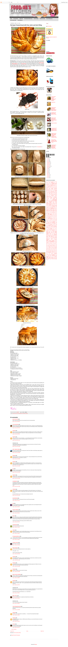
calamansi (52, 194)
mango (47, 225)
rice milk (53, 243)
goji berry (49, 216)
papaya (52, 234)
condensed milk (55, 203)
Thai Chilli (47, 255)
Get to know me (15, 18)
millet (56, 227)
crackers (47, 205)
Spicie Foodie (41, 62)
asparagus (47, 184)
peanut (56, 235)
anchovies (47, 183)
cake (50, 194)
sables (47, 246)
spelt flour (47, 251)
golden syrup (53, 216)
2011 (48, 161)
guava (52, 218)
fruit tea (56, 212)
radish (47, 241)
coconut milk (48, 203)
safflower (49, 246)
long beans (52, 223)
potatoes (47, 239)
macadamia (50, 224)
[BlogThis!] (23, 412)
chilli (56, 198)
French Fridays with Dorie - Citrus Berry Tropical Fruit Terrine (54, 141)
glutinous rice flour (53, 215)
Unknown (14, 430)
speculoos (55, 250)
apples (53, 183)
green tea (50, 218)
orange (47, 233)
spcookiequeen (15, 481)
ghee (48, 214)
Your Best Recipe (42, 18)
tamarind (55, 253)
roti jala (56, 245)
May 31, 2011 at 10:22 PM (16, 446)
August (48, 167)
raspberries (52, 241)
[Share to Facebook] (25, 412)
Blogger (36, 644)
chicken (54, 198)
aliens (53, 181)
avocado (50, 184)
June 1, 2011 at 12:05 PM (16, 566)
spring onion (53, 251)
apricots (56, 183)
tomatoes (26, 413)
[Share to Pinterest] (26, 412)
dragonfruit (52, 208)
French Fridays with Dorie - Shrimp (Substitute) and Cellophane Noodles (53, 98)
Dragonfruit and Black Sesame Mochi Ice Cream (53, 113)
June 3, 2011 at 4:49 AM (16, 603)
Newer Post (12, 631)
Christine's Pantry (15, 542)
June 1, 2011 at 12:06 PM (16, 571)
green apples (53, 217)
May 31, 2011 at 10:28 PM (16, 452)
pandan (50, 234)
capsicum (52, 195)
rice (48, 243)
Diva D (50, 208)
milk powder (53, 227)
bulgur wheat (50, 193)
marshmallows (55, 225)
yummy (47, 259)
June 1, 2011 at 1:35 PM (16, 577)
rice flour (51, 243)
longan (54, 223)
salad (54, 246)
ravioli (55, 241)
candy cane (48, 195)
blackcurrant (51, 189)
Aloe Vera (55, 182)
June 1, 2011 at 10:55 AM (16, 553)
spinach (50, 251)
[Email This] (22, 412)
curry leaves (51, 207)
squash (56, 251)
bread (56, 190)
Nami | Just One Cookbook (17, 574)
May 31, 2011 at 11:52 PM (16, 495)
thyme (50, 255)
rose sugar (55, 244)
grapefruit (49, 217)
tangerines (47, 254)
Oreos (52, 233)
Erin (13, 468)
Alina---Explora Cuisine (16, 449)
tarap (53, 254)
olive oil (52, 232)
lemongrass (53, 222)
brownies (47, 193)
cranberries (49, 205)
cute (56, 207)
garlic (18, 413)
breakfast (47, 192)
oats (49, 232)
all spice (56, 181)
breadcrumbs (52, 191)
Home (11, 18)
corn (52, 204)
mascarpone (55, 226)
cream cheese (48, 206)
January (48, 176)
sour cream (47, 250)
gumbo (55, 218)
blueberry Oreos (52, 190)
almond (49, 182)
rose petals (52, 244)
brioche (50, 192)
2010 (48, 177)
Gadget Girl (21, 18)
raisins (49, 241)
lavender (53, 221)
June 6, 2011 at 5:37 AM (16, 627)
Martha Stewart (48, 226)
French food (53, 212)
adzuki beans (49, 181)
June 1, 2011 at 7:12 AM (16, 527)
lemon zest (49, 222)
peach (54, 235)
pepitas (56, 236)
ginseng (53, 214)
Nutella (56, 231)
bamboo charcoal (48, 185)
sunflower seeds (53, 252)
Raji (13, 503)
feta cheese (15, 413)
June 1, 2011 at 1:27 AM (16, 500)
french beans (49, 212)
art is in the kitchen (15, 424)
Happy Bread (53, 102)
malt (56, 224)
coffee (51, 203)
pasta (52, 235)
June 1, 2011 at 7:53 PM (16, 592)
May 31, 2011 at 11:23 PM (16, 486)
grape (47, 217)
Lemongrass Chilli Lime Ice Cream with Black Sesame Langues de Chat (54, 129)
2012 (46, 181)
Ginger (51, 214)
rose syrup (47, 245)
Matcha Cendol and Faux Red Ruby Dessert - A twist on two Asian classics (53, 119)
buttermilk (56, 193)
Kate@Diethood (15, 498)
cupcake (47, 207)
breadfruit (56, 191)
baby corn (53, 184)
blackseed (54, 189)
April (47, 172)
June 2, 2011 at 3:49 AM (16, 598)
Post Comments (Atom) (17, 632)
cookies (47, 204)
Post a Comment (14, 629)
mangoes (49, 225)
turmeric (56, 256)
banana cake (53, 185)
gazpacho (51, 213)
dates (47, 208)
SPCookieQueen (15, 63)
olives (54, 232)
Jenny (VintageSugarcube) (17, 606)
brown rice (52, 192)
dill (48, 208)
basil (13, 413)
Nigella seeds (21, 413)
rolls (55, 243)
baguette (56, 184)
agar (52, 181)
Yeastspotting (39, 146)
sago (53, 246)
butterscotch (47, 194)
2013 (48, 158)
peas (53, 236)
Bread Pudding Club (49, 18)
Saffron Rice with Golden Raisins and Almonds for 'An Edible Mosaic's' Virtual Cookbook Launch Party (52, 135)
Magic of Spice (15, 595)
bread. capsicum (48, 191)
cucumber (53, 206)
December (48, 162)
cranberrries (53, 205)
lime (47, 223)
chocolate (54, 199)
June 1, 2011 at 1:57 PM (16, 584)
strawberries (49, 252)
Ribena (47, 243)
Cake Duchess (23, 63)
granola (56, 216)
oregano (24, 413)
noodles (52, 231)
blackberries (47, 189)
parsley (47, 235)
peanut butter (48, 236)
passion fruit (49, 235)
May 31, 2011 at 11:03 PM (16, 478)
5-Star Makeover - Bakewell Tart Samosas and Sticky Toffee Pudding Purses (54, 147)
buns (53, 193)
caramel (56, 195)
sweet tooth (48, 253)
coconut (50, 202)
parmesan (55, 234)
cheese (51, 197)
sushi (56, 252)
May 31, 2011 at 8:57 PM (16, 427)
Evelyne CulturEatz (15, 509)
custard (55, 207)
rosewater (53, 245)
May (47, 171)
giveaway (56, 214)
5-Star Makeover (20, 20)
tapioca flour (50, 254)
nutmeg (47, 232)
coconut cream (54, 202)
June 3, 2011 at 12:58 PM (16, 609)
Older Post (42, 631)
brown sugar (55, 192)
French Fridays (36, 18)
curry (49, 207)
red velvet (53, 242)
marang (52, 225)
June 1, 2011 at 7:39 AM (16, 533)
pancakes (47, 234)
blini (56, 189)
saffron (51, 246)
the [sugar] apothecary (16, 536)
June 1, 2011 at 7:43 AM (16, 539)
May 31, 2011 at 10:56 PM (16, 472)
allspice (47, 182)
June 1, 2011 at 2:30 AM (16, 506)
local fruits (49, 223)
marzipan (51, 226)
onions (56, 232)
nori (53, 231)
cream (56, 205)
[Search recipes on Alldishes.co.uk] (49, 26)
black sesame (54, 188)
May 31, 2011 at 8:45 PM (16, 421)
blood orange (48, 190)
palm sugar (55, 233)
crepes (51, 206)
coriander (50, 204)
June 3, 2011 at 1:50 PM (16, 621)
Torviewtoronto (15, 524)
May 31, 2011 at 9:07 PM (16, 440)
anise (49, 183)
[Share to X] (24, 412)
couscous (54, 204)
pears (52, 236)
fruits (46, 213)
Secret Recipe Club (13, 20)
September (48, 166)
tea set (56, 254)
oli (50, 232)
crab (56, 204)
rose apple (49, 244)
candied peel (55, 194)
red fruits (50, 242)
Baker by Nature (15, 547)
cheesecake (55, 197)
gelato (53, 213)
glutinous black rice (48, 215)
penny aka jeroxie (15, 419)
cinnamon (50, 201)
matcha (47, 227)
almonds (52, 182)
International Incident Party (28, 18)
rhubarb (56, 242)
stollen (47, 252)
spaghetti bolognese (51, 250)
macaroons (54, 224)
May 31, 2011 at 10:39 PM (16, 458)
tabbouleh (52, 253)
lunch (48, 224)
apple (51, 183)
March (48, 173)
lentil (56, 222)
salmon (50, 247)
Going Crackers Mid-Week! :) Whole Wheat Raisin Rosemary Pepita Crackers (53, 109)
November (48, 163)
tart (54, 254)
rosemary (50, 245)
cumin (56, 206)
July (47, 168)
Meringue (50, 227)
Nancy (14, 515)
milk (51, 227)
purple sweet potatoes (50, 240)
